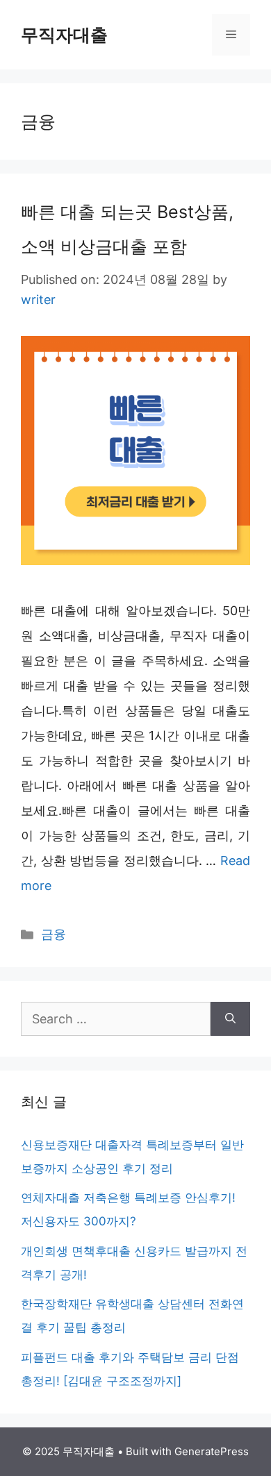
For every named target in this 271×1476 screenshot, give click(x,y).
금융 (53, 934)
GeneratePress (211, 1451)
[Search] (230, 1019)
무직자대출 (64, 34)
